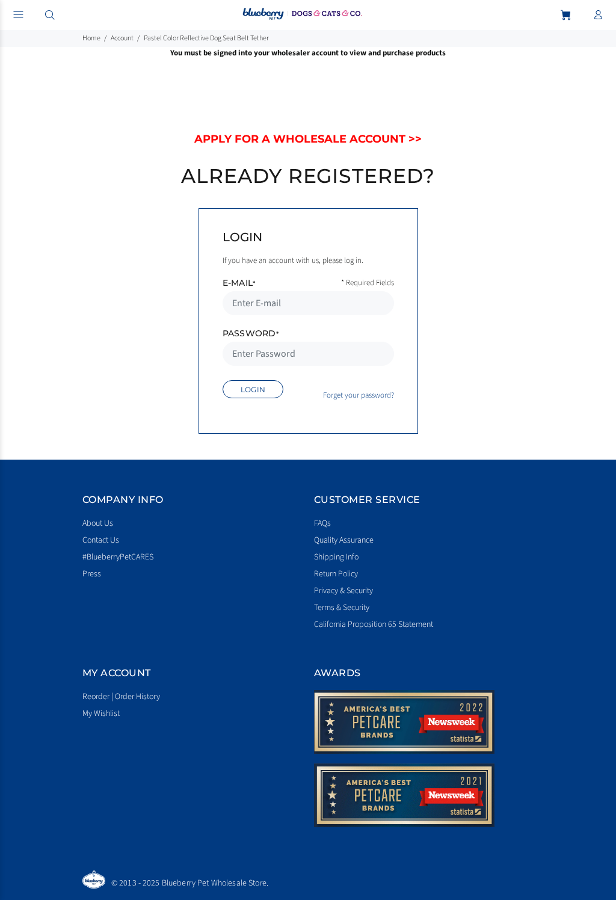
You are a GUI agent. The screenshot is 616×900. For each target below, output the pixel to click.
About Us (97, 523)
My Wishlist (101, 713)
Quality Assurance (344, 540)
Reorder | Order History (121, 697)
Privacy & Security (343, 591)
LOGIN (253, 389)
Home (91, 38)
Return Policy (336, 574)
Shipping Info (336, 557)
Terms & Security (341, 608)
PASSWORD (251, 333)
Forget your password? (358, 395)
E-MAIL (239, 282)
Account (122, 38)
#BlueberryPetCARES (117, 557)
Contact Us (100, 540)
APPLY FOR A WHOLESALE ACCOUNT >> (308, 139)
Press (91, 574)
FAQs (322, 523)
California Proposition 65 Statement (373, 624)
